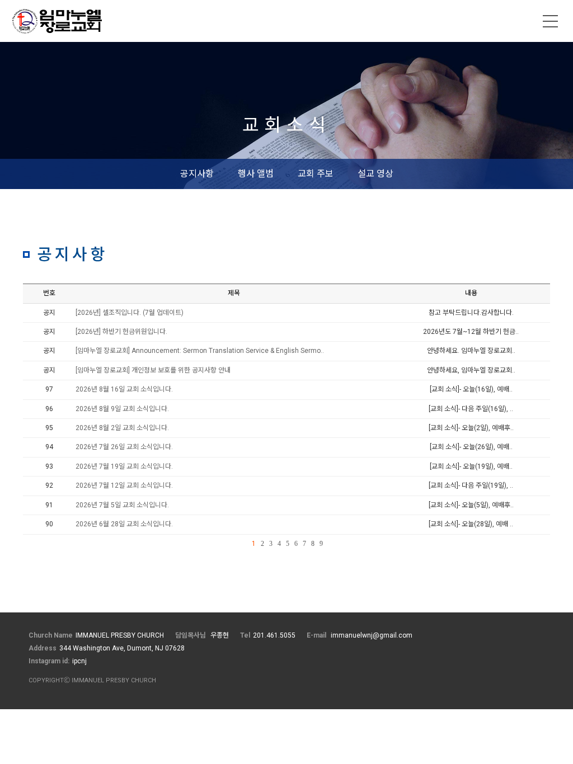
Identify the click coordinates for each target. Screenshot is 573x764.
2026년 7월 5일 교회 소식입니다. (122, 505)
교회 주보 (316, 173)
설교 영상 (375, 173)
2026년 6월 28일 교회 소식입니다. (124, 524)
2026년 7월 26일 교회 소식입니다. (124, 447)
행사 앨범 (256, 173)
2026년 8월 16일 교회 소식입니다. (124, 389)
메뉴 (550, 21)
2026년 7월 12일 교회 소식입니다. (124, 485)
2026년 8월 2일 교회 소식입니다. (122, 428)
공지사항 (197, 173)
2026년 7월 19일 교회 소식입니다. (124, 466)
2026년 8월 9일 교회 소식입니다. (122, 409)
